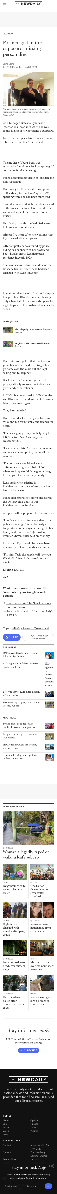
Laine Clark (8, 63)
